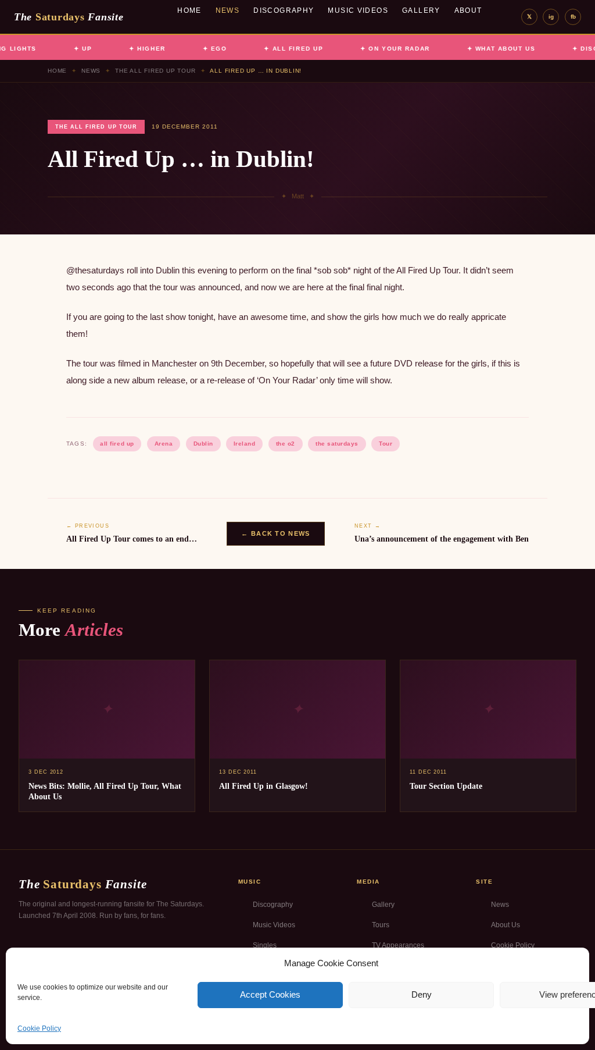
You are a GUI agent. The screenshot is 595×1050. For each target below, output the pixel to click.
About (468, 10)
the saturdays (337, 443)
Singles (265, 945)
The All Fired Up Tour (155, 70)
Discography (283, 10)
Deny (421, 994)
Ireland (245, 443)
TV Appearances (398, 945)
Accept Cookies (270, 994)
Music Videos (358, 10)
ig (551, 16)
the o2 (285, 443)
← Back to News (275, 533)
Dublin (203, 443)
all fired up (117, 443)
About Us (505, 925)
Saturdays (68, 17)
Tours (380, 925)
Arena (164, 443)
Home (189, 10)
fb (573, 16)
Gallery (421, 10)
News (228, 10)
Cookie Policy (39, 1028)
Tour (385, 443)
